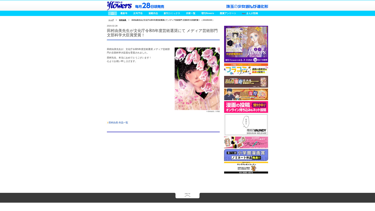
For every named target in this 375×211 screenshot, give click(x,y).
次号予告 (138, 13)
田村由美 (123, 20)
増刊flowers (207, 13)
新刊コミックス (172, 13)
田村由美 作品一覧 (118, 122)
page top (187, 193)
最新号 (123, 13)
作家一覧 (190, 13)
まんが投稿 (250, 13)
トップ (111, 20)
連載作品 (153, 13)
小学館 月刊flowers (119, 5)
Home (112, 13)
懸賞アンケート (228, 13)
